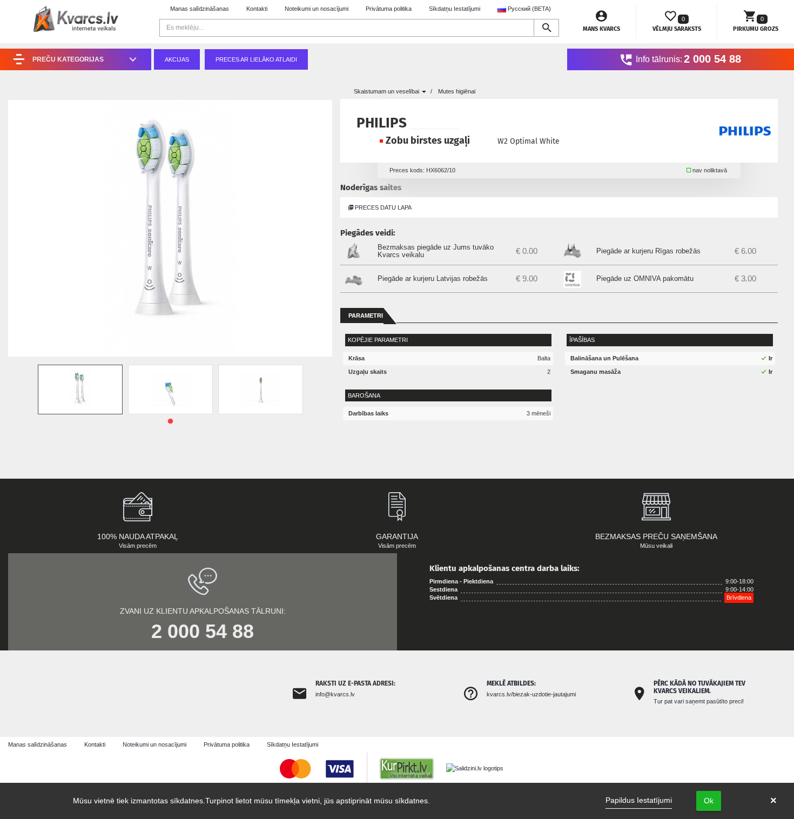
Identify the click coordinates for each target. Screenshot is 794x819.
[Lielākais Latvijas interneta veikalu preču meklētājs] (412, 768)
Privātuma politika (389, 8)
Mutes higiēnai (456, 91)
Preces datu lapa (382, 207)
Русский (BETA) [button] (528, 8)
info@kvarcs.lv (335, 694)
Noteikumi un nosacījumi (316, 8)
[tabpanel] (80, 389)
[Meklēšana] (546, 28)
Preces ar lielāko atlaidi (256, 59)
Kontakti (256, 8)
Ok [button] (709, 800)
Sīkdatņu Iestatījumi (454, 8)
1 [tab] (170, 421)
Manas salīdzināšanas (199, 8)
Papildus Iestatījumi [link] (638, 800)
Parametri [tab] (365, 315)
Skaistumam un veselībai (387, 91)
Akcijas (177, 59)
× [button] (773, 800)
